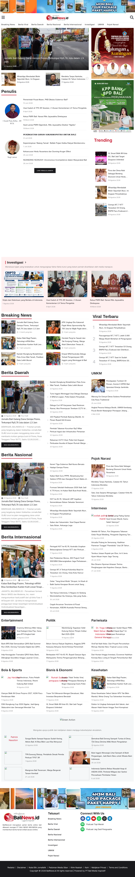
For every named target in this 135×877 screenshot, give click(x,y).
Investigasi (90, 24)
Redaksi (11, 867)
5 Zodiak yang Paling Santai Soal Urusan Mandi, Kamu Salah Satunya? (118, 519)
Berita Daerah (37, 24)
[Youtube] (93, 818)
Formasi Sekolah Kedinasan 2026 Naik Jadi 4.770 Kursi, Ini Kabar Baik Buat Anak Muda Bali (68, 490)
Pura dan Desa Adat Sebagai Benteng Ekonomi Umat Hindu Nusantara (118, 469)
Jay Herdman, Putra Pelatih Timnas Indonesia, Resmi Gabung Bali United (28, 680)
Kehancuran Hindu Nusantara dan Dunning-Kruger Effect (47, 151)
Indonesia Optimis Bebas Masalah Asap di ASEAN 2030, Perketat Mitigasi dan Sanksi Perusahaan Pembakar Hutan (109, 772)
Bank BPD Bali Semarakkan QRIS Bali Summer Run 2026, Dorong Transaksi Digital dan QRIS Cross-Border (21, 647)
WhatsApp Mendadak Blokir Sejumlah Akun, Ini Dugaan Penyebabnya (118, 190)
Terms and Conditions (118, 867)
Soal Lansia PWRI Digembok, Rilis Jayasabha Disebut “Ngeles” (49, 125)
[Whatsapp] (99, 818)
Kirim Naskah (76, 867)
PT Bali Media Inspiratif (95, 871)
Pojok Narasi (113, 24)
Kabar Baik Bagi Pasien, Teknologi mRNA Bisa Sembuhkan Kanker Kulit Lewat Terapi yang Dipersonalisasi (21, 587)
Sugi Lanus (12, 157)
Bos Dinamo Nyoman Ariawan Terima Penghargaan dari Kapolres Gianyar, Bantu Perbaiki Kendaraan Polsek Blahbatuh (109, 567)
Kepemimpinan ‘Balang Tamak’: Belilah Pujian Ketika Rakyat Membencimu (54, 143)
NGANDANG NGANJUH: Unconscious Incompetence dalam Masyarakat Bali (55, 160)
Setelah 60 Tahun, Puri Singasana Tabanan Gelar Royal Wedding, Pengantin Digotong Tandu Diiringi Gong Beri (111, 534)
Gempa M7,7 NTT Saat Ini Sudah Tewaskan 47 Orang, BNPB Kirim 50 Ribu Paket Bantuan (114, 360)
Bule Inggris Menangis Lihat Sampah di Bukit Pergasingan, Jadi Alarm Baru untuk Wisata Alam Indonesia (111, 756)
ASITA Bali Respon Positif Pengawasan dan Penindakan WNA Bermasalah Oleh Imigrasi (74, 78)
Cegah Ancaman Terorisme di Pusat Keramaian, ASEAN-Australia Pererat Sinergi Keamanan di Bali (68, 607)
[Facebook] (82, 818)
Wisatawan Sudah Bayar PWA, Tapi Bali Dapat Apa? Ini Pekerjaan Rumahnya (119, 631)
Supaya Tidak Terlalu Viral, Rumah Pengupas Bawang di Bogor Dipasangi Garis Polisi (74, 680)
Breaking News (8, 24)
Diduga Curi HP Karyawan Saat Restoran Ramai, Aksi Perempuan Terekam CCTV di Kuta (67, 408)
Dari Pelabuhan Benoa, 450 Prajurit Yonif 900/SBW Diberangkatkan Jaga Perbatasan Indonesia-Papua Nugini (68, 561)
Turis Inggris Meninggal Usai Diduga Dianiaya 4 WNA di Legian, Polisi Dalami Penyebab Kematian (69, 397)
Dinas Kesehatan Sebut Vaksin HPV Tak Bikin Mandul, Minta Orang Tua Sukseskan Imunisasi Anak (111, 696)
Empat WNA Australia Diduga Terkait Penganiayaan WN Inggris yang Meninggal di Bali (74, 357)
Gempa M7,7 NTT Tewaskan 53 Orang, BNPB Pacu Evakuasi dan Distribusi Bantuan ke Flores (118, 211)
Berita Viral (23, 24)
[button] (3, 78)
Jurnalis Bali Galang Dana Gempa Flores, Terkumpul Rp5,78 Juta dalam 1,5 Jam (28, 325)
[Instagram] (104, 818)
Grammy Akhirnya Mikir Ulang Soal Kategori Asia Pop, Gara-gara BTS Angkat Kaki (29, 631)
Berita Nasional (54, 24)
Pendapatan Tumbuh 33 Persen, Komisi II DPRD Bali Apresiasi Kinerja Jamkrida (118, 384)
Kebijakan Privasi (98, 867)
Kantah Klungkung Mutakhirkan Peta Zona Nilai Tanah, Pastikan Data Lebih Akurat (30, 357)
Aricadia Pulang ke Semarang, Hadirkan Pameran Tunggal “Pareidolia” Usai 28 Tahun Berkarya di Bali (110, 545)
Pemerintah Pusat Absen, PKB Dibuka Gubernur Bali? (45, 100)
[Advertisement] (112, 239)
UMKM (101, 24)
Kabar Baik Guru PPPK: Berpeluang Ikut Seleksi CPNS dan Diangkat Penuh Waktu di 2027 (68, 479)
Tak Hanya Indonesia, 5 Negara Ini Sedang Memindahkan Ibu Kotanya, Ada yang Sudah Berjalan (68, 596)
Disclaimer (21, 867)
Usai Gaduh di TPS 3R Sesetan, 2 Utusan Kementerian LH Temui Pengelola (54, 108)
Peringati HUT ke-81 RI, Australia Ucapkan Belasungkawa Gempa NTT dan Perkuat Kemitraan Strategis (67, 549)
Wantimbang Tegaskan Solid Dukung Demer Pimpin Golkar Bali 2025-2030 (74, 631)
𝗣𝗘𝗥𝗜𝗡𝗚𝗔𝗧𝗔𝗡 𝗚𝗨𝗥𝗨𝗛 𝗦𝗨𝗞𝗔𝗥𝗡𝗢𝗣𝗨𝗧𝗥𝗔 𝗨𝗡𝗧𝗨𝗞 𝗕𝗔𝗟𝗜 (49, 135)
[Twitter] (88, 818)
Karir (87, 867)
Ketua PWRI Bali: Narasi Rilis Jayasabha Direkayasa (45, 116)
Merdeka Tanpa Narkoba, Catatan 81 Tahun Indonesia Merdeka (29, 78)
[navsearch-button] (132, 17)
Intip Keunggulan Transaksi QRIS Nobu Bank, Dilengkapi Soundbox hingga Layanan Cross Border (20, 658)
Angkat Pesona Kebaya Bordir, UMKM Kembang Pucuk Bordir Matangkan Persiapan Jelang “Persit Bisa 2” (111, 410)
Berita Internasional (73, 24)
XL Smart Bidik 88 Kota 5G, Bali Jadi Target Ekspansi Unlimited (117, 156)
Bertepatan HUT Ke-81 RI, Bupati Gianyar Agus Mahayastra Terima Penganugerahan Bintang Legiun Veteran (66, 658)
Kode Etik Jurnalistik (37, 867)
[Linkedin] (109, 818)
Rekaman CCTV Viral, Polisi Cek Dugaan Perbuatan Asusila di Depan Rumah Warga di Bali (69, 443)
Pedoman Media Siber (58, 867)
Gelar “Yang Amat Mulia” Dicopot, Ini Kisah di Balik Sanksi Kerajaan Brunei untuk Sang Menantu (68, 584)
